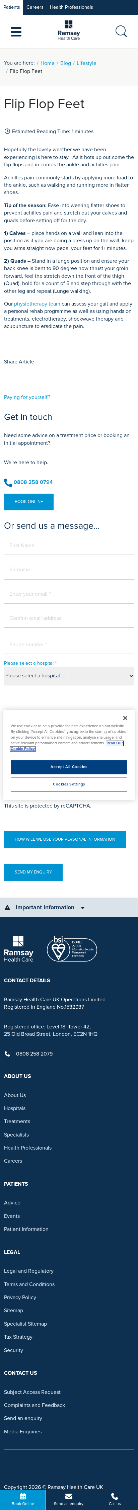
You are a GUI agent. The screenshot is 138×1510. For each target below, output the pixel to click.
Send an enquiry (23, 1418)
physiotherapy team (37, 304)
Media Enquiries (23, 1431)
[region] (68, 755)
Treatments (17, 1121)
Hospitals (14, 1108)
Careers (35, 7)
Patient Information (26, 1229)
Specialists (16, 1134)
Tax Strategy (18, 1337)
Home (48, 63)
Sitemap (13, 1310)
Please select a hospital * (30, 663)
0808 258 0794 (33, 482)
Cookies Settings (69, 784)
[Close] (125, 717)
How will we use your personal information (65, 839)
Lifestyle (86, 63)
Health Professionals (71, 7)
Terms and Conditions (29, 1284)
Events (12, 1216)
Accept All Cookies (69, 767)
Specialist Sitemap (25, 1324)
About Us (15, 1095)
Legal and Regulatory (29, 1271)
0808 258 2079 (34, 1054)
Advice (12, 1202)
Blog (65, 63)
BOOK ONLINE (29, 501)
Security (13, 1350)
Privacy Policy (20, 1297)
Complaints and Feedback (34, 1405)
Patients (11, 7)
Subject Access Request (32, 1392)
